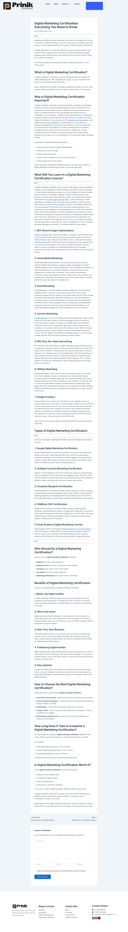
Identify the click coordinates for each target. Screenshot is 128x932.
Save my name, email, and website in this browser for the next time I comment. (61, 871)
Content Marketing (41, 318)
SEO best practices (41, 235)
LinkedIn (78, 265)
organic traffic (45, 242)
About (56, 4)
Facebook (61, 204)
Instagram (61, 265)
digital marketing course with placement (76, 529)
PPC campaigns (53, 123)
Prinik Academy (40, 529)
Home (48, 4)
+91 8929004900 (94, 4)
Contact (77, 4)
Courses (65, 4)
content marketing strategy (78, 120)
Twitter (68, 265)
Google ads (66, 209)
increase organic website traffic (58, 199)
